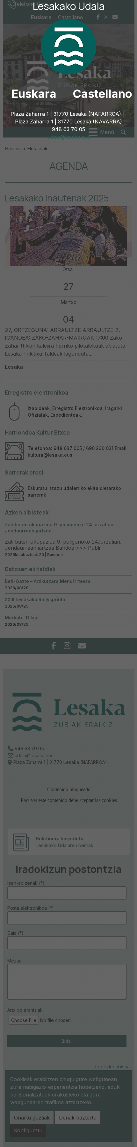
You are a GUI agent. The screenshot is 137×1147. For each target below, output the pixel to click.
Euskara (33, 94)
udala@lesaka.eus (68, 137)
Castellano (102, 94)
